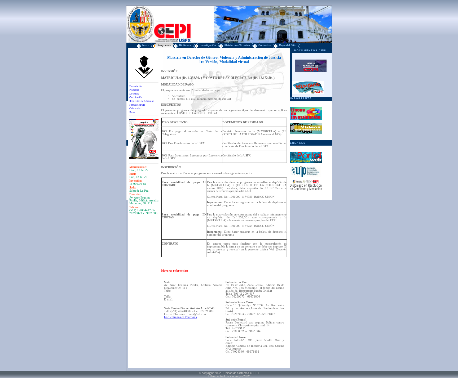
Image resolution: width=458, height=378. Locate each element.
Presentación (135, 86)
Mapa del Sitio (287, 45)
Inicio (145, 45)
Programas (164, 45)
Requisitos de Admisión (141, 101)
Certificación (136, 97)
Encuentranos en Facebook (180, 317)
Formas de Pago (137, 105)
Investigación (208, 45)
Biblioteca (185, 45)
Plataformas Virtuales (237, 45)
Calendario (134, 108)
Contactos (264, 45)
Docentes (134, 93)
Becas (132, 112)
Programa (134, 90)
